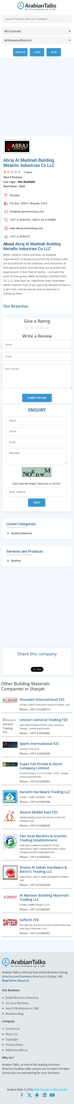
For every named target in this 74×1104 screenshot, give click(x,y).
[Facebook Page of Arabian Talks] (21, 1095)
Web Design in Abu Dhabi (50, 1089)
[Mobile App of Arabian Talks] (37, 1095)
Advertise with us (17, 1050)
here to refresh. (52, 483)
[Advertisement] (37, 99)
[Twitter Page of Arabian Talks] (29, 1095)
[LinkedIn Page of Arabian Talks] (44, 1095)
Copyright (12, 1039)
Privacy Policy (14, 1045)
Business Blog (14, 1014)
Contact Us (13, 1029)
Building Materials (21, 533)
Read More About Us (15, 980)
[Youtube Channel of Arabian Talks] (52, 1095)
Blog (54, 52)
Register (20, 52)
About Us (12, 1034)
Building (16, 560)
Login (37, 52)
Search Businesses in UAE (22, 1008)
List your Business (17, 1003)
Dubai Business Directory (22, 998)
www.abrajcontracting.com (26, 228)
